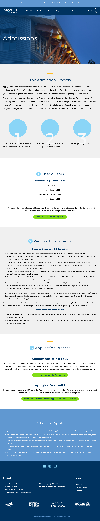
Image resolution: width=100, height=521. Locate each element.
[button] (96, 12)
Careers (79, 490)
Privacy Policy (81, 487)
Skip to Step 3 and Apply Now (50, 217)
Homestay (71, 11)
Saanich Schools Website (68, 3)
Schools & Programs (55, 11)
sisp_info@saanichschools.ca (54, 487)
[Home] (11, 11)
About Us (29, 11)
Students (40, 11)
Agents (81, 11)
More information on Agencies (49, 375)
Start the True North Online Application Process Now (49, 399)
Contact (91, 11)
